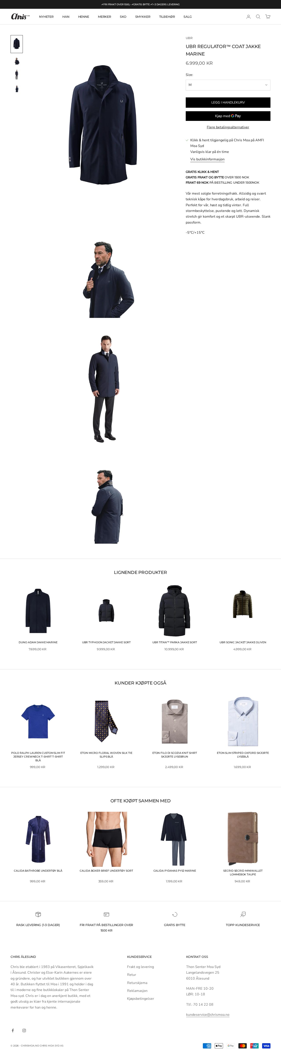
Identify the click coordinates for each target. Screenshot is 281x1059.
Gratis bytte (174, 925)
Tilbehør (167, 17)
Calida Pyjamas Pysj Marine (174, 870)
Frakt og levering (140, 966)
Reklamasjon (137, 990)
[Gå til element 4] (17, 88)
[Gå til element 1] (17, 44)
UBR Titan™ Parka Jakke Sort (174, 642)
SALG (188, 17)
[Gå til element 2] (17, 61)
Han (65, 17)
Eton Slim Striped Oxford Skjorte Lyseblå (243, 754)
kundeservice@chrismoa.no (207, 1014)
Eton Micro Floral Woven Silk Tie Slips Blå (106, 754)
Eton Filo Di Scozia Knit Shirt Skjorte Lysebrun (174, 754)
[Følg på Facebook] (13, 1030)
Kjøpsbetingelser (140, 998)
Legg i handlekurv (228, 102)
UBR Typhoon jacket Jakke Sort (106, 642)
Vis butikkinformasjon (207, 159)
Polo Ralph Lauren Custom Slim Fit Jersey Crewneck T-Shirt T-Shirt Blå (38, 756)
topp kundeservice (243, 925)
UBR (189, 38)
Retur (131, 974)
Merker (104, 17)
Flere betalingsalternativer (228, 127)
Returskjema (137, 982)
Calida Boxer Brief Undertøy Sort (106, 870)
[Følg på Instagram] (24, 1030)
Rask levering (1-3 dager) (38, 925)
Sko (123, 17)
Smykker (142, 17)
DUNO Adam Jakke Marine (38, 642)
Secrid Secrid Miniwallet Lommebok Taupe (242, 872)
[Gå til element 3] (17, 74)
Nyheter (46, 17)
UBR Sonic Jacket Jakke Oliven (243, 642)
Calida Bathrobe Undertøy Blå (38, 870)
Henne (83, 17)
